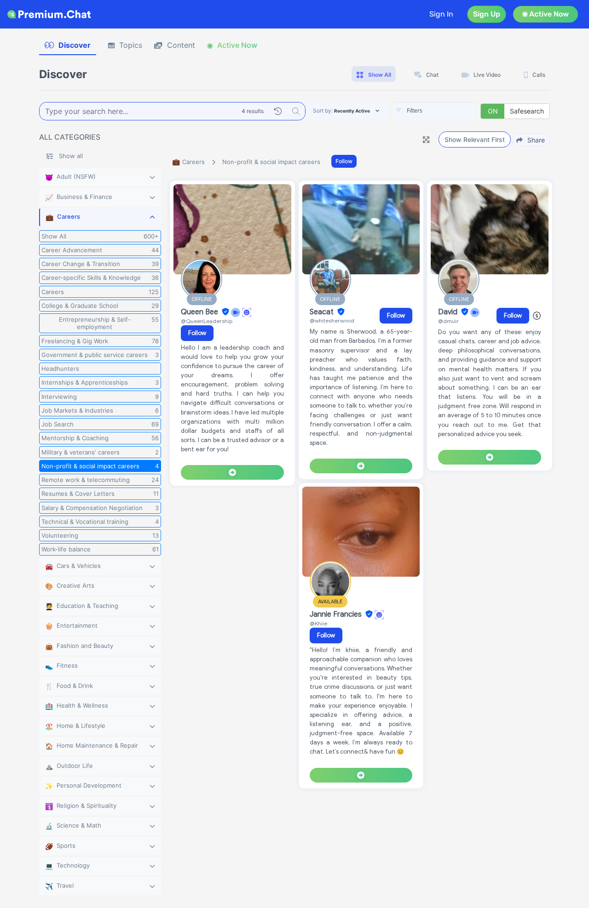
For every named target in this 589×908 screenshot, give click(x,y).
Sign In (441, 14)
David (448, 312)
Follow (343, 161)
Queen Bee (200, 312)
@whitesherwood (332, 320)
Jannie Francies (337, 614)
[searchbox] (448, 111)
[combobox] (434, 111)
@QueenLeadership (206, 321)
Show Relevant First (475, 139)
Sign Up (486, 14)
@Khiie (318, 623)
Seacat (322, 312)
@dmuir (448, 321)
